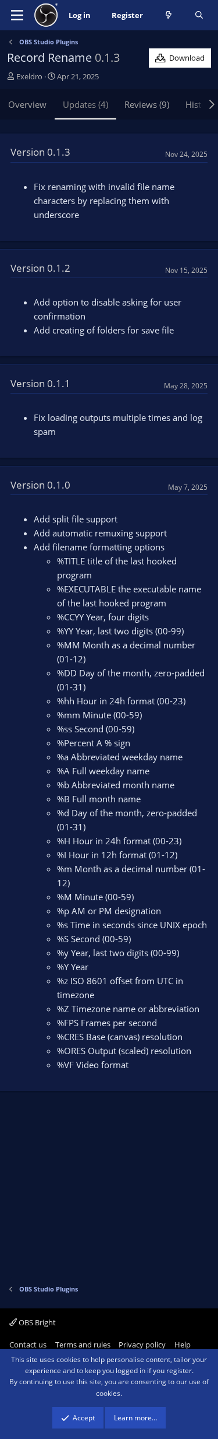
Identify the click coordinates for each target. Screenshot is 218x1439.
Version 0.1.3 (40, 152)
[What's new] (168, 15)
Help (182, 1344)
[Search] (199, 15)
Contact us (28, 1344)
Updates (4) (85, 104)
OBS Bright (36, 1322)
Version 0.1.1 (40, 383)
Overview (27, 104)
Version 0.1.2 (40, 268)
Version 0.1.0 (40, 485)
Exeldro (29, 76)
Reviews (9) (146, 104)
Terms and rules (82, 1344)
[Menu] (17, 15)
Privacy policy (142, 1344)
